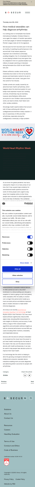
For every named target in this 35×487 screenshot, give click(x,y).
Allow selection (17, 275)
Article (5, 375)
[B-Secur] (14, 12)
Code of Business (11, 450)
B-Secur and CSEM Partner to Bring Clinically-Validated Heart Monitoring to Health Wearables (15, 3)
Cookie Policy (20, 479)
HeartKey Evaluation (12, 434)
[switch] (30, 243)
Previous (3, 381)
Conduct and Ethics (12, 446)
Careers (7, 430)
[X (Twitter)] (31, 398)
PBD (13, 484)
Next (32, 381)
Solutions (7, 409)
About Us (7, 414)
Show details (24, 263)
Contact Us (8, 418)
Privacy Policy (9, 479)
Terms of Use (9, 441)
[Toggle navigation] (27, 12)
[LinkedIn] (25, 398)
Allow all (17, 269)
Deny (17, 281)
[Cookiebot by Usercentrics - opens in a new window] (25, 203)
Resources (8, 425)
